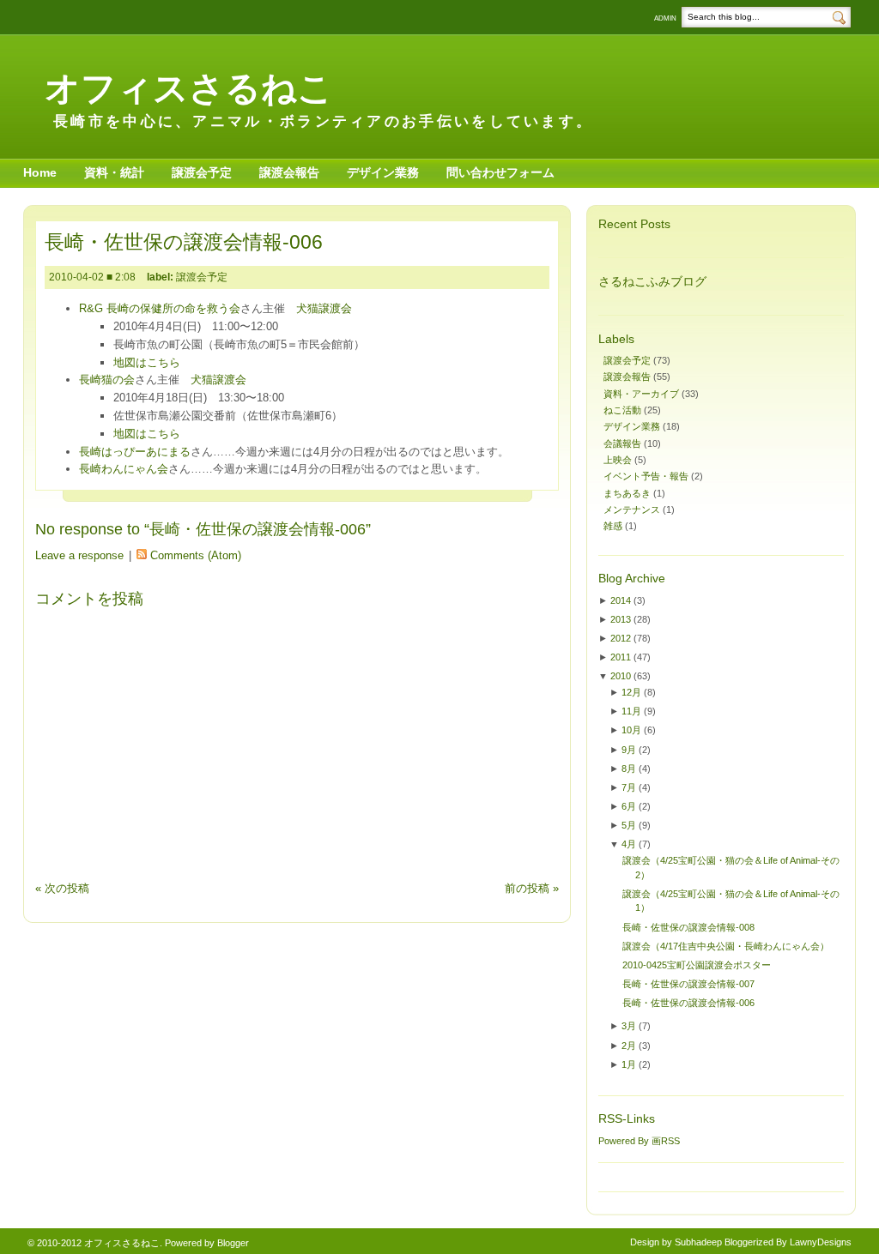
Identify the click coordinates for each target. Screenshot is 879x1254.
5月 (628, 825)
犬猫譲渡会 (324, 308)
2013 (620, 619)
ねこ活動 (622, 410)
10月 (631, 730)
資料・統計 (114, 172)
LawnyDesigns (821, 1242)
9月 (628, 750)
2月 (628, 1045)
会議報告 (622, 443)
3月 (628, 1026)
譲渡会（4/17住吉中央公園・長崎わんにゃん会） (725, 946)
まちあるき (627, 493)
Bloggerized (748, 1242)
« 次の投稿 (62, 888)
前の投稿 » (532, 888)
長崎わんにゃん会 (123, 468)
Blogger (233, 1243)
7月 (628, 787)
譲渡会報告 (289, 172)
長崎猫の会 (107, 379)
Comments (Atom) (195, 555)
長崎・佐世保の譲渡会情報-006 (184, 242)
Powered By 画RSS (639, 1141)
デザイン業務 (383, 172)
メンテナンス (631, 509)
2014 (620, 600)
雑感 (612, 526)
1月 (628, 1064)
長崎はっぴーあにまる (135, 451)
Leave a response (79, 555)
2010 (620, 676)
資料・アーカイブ (641, 394)
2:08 (126, 277)
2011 (620, 657)
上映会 (617, 460)
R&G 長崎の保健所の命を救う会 (159, 308)
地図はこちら (146, 362)
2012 (620, 638)
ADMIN (665, 18)
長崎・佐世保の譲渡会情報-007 (688, 984)
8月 (628, 768)
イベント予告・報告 (645, 476)
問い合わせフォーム (500, 172)
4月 (628, 844)
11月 (631, 711)
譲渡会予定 (202, 172)
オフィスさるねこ (189, 88)
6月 (628, 806)
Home (40, 172)
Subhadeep (698, 1242)
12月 (631, 692)
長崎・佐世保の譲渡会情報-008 (688, 927)
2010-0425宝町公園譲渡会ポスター (696, 965)
